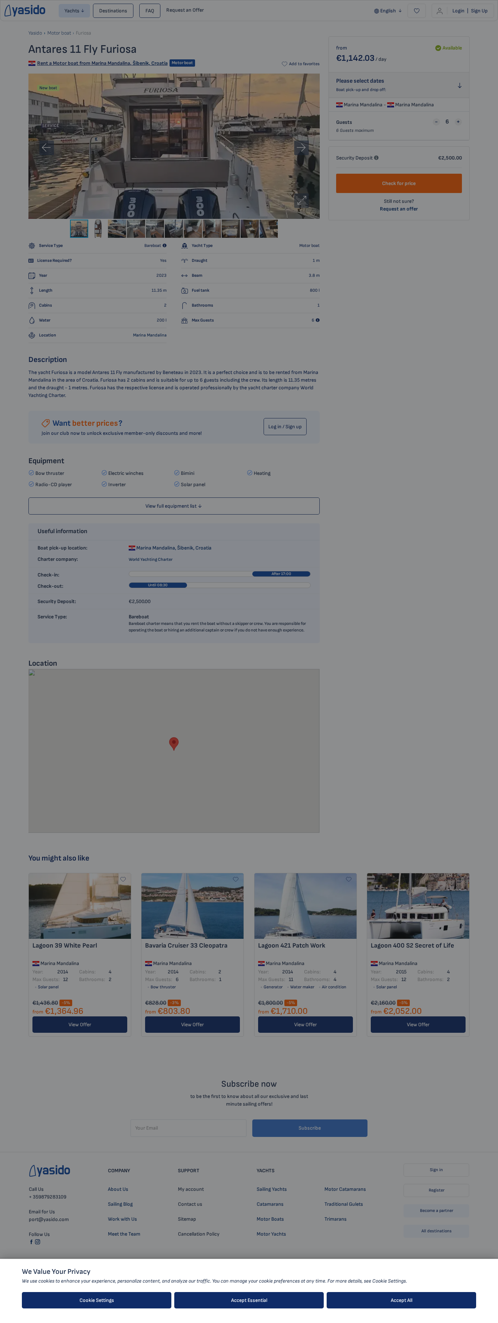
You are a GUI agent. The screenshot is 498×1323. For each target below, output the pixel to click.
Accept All (401, 1300)
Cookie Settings (96, 1300)
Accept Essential (249, 1300)
